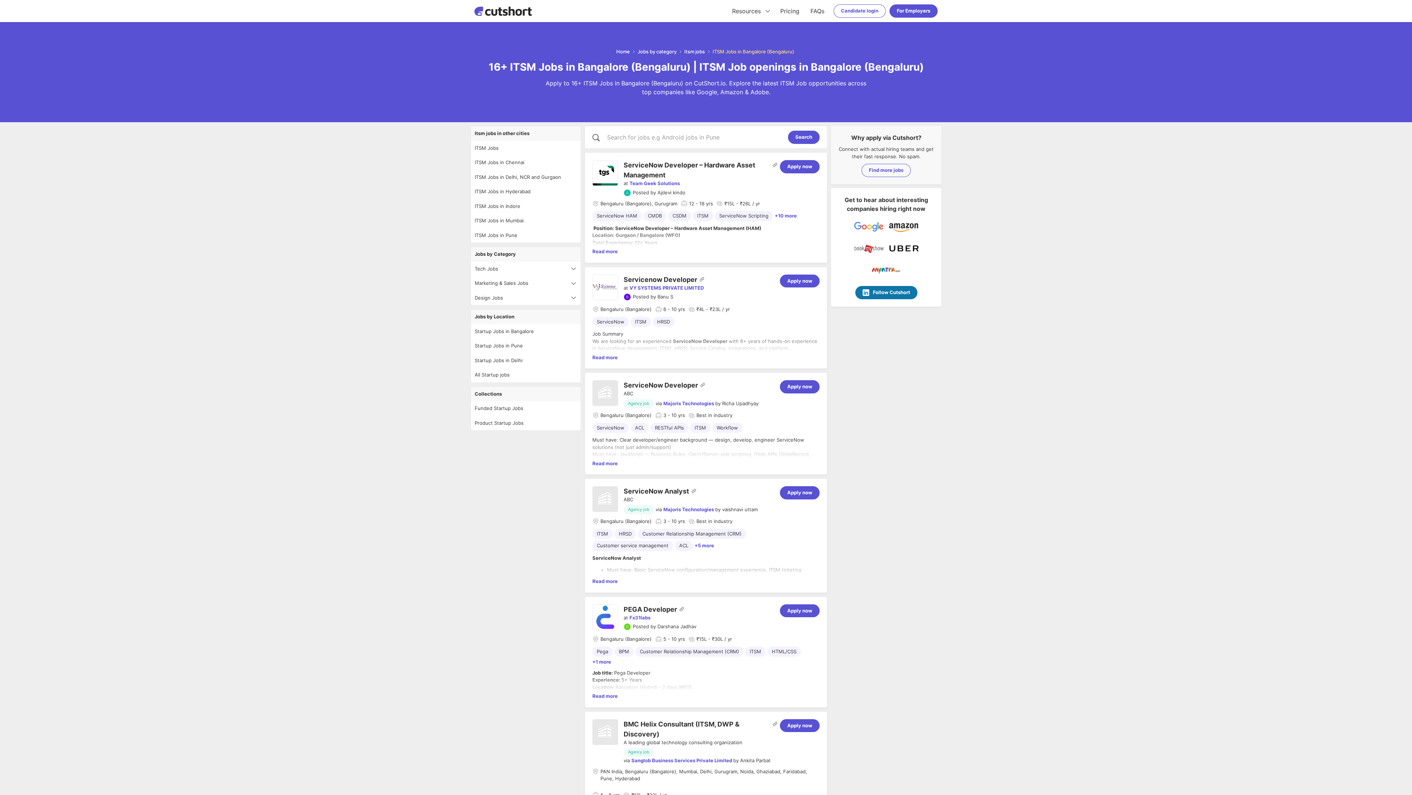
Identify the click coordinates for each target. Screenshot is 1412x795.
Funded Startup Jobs (499, 408)
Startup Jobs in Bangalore (504, 331)
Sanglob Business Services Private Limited (681, 760)
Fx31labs (640, 618)
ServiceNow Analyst (656, 491)
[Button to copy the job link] (775, 165)
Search (803, 137)
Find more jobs (886, 170)
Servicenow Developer (660, 279)
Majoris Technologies (688, 403)
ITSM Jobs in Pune (496, 235)
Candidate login (859, 11)
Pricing (789, 11)
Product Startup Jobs (499, 423)
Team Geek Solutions (655, 183)
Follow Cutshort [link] (891, 292)
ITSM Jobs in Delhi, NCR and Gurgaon (518, 177)
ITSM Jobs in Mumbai (499, 220)
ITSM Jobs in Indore (497, 206)
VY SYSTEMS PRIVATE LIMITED (667, 288)
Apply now (799, 166)
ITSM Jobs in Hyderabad (503, 191)
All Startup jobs (492, 375)
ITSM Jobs (487, 148)
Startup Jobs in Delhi (499, 360)
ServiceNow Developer (661, 385)
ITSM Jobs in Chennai (499, 162)
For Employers (913, 11)
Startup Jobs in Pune (499, 346)
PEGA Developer (650, 609)
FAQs (817, 11)
